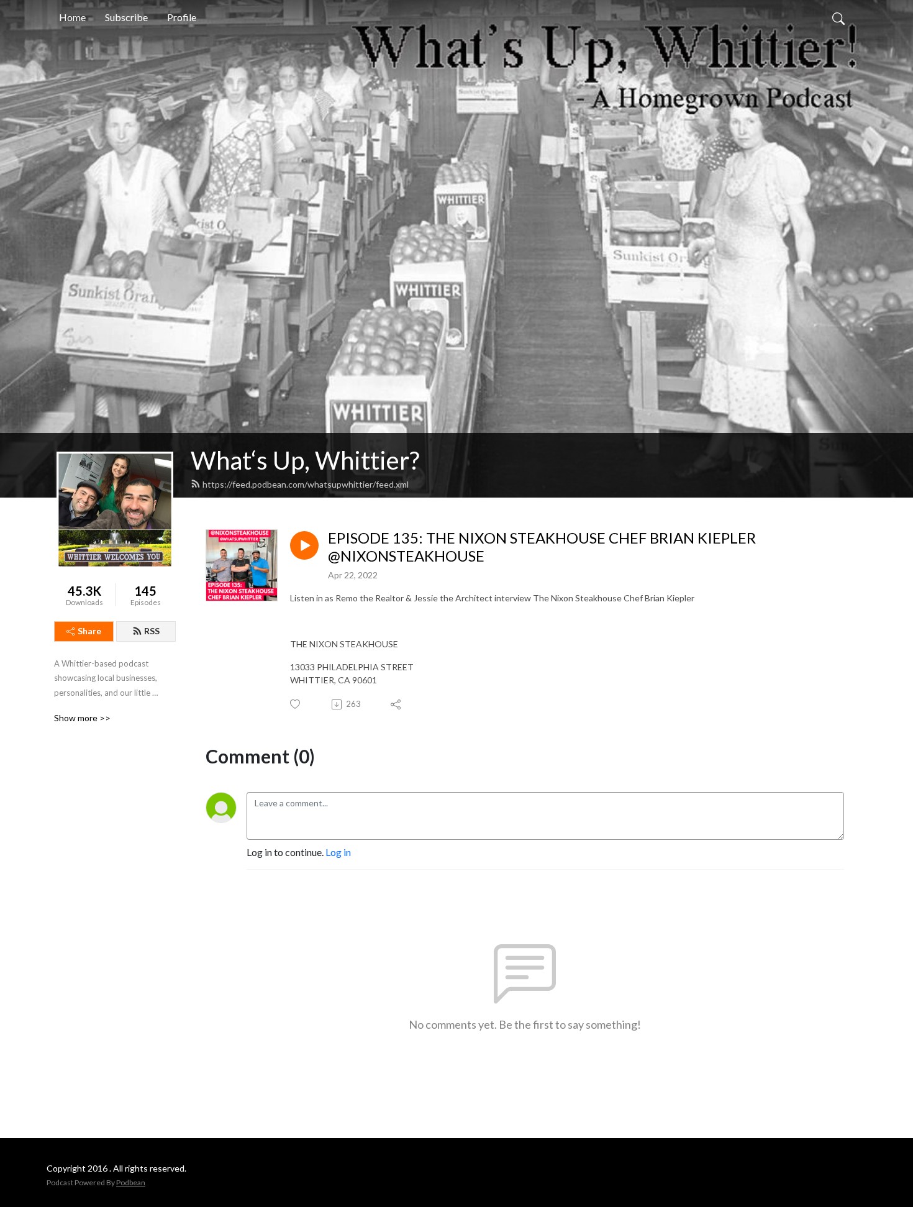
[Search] (838, 17)
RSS (152, 631)
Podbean (130, 1182)
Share (89, 631)
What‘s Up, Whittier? (305, 460)
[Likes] (296, 704)
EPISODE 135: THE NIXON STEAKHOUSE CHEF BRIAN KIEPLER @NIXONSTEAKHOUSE (542, 547)
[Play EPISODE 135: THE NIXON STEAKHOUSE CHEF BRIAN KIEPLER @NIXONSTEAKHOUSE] (304, 545)
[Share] (396, 704)
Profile (181, 17)
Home (72, 17)
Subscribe (126, 17)
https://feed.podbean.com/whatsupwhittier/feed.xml (305, 484)
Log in (338, 852)
